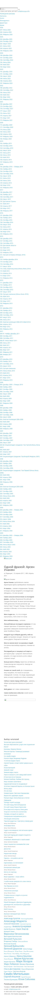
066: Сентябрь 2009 (6, 392)
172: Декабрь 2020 (6, 125)
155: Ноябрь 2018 (6, 169)
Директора (3, 23)
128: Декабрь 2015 (6, 238)
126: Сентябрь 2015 (6, 243)
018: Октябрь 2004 (6, 514)
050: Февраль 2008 (6, 429)
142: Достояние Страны (8, 201)
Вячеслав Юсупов (10, 944)
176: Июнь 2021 (5, 113)
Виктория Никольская (13, 936)
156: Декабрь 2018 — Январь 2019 (11, 167)
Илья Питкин (8, 953)
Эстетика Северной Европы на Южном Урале (19, 786)
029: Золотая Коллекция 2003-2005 (11, 487)
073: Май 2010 (5, 373)
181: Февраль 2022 (6, 99)
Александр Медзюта (15, 921)
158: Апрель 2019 (6, 160)
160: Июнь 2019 (5, 155)
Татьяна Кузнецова (10, 979)
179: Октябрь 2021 (6, 106)
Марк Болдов (24, 961)
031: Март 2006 (5, 480)
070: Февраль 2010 (6, 380)
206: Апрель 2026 (6, 32)
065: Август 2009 (5, 394)
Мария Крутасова (23, 958)
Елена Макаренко (9, 951)
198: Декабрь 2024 (6, 55)
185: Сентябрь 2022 (6, 90)
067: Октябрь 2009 (6, 389)
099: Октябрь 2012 (6, 313)
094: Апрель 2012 (6, 324)
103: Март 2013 (5, 301)
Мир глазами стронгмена (12, 781)
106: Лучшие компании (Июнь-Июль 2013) (14, 294)
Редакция (9, 573)
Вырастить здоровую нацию (13, 795)
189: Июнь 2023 (5, 78)
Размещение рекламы (7, 14)
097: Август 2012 (5, 317)
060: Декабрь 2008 (6, 408)
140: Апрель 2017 (6, 206)
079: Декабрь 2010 (6, 359)
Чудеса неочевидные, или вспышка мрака (18, 830)
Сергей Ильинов (12, 977)
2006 (1, 459)
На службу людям (10, 756)
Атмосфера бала (9, 826)
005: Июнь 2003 (5, 547)
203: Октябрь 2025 (6, 41)
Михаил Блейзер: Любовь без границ (16, 779)
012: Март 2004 (5, 528)
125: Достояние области (8, 245)
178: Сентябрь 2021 (6, 109)
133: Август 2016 (5, 224)
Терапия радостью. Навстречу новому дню (18, 821)
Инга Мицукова (24, 953)
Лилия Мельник (8, 959)
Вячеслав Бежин (23, 941)
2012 (1, 306)
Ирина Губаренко (10, 956)
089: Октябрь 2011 (6, 336)
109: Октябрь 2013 (6, 287)
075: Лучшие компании (8, 368)
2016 (1, 213)
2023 (1, 69)
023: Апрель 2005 (6, 500)
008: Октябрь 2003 (6, 540)
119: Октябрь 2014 (6, 262)
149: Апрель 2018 (6, 183)
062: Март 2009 (5, 401)
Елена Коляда (27, 949)
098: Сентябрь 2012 (6, 315)
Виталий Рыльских (13, 939)
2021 (1, 102)
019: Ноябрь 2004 (6, 512)
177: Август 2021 (5, 111)
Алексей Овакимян (11, 924)
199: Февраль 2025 (6, 51)
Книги (2, 18)
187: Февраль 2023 (6, 83)
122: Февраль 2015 (6, 252)
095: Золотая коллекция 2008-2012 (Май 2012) (15, 322)
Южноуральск (4, 20)
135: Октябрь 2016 (6, 220)
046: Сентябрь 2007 (6, 440)
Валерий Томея (9, 931)
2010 (1, 357)
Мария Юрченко (9, 962)
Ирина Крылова (24, 956)
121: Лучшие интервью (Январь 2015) (12, 255)
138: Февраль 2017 (6, 211)
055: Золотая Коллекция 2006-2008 (11, 419)
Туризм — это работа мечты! (13, 858)
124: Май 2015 (5, 248)
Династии (7, 849)
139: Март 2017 (5, 208)
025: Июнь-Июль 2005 (7, 496)
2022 (1, 85)
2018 (1, 164)
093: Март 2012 (5, 327)
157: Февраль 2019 (6, 162)
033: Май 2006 (5, 475)
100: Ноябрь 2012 (6, 310)
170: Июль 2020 (5, 129)
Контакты (3, 16)
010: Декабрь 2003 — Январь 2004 (11, 535)
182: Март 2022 (5, 97)
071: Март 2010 (5, 378)
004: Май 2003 (5, 549)
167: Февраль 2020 (6, 136)
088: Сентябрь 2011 (6, 338)
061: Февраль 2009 (6, 403)
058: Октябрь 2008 (6, 412)
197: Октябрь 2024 (6, 58)
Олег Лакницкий (29, 966)
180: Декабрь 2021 (6, 104)
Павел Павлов (8, 971)
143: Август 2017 (5, 199)
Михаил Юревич (8, 966)
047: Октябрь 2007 (6, 438)
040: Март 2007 (5, 454)
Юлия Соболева (26, 979)
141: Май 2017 (5, 204)
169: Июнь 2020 (5, 132)
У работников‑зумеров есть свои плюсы (17, 881)
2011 (1, 331)
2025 (1, 37)
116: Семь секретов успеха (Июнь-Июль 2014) (15, 269)
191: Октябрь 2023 (6, 74)
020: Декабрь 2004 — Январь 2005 (11, 510)
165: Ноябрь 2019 (6, 143)
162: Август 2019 (5, 150)
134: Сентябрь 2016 (6, 222)
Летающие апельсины (11, 819)
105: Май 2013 (5, 296)
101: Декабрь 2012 (6, 308)
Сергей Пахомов (26, 977)
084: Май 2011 (5, 345)
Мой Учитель (8, 909)
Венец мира (8, 788)
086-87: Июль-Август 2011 (8, 340)
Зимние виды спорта (11, 772)
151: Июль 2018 (5, 178)
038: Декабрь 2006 (6, 461)
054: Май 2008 (5, 422)
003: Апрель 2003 (6, 552)
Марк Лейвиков (11, 964)
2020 (1, 122)
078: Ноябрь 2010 (6, 361)
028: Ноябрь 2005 (6, 489)
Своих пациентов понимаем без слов (16, 844)
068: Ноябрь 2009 (6, 387)
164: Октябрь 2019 (6, 146)
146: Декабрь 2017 (6, 192)
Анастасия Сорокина (25, 924)
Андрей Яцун (8, 926)
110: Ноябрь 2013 (6, 285)
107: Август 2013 (5, 292)
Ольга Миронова (27, 969)
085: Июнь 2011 (5, 343)
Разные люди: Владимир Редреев (15, 758)
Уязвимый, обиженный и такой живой (17, 839)
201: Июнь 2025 (5, 46)
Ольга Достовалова (12, 969)
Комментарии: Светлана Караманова (16, 793)
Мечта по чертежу (10, 872)
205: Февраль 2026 (6, 34)
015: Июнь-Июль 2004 (7, 521)
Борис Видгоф (22, 929)
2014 (1, 257)
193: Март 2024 (5, 67)
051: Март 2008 (5, 426)
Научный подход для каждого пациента (17, 835)
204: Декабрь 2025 (6, 39)
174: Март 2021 (5, 118)
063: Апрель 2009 (6, 398)
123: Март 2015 (5, 250)
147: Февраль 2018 (6, 187)
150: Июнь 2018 (5, 180)
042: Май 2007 (5, 449)
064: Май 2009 (5, 396)
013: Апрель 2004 (6, 526)
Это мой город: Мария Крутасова (15, 807)
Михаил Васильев (27, 964)
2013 (1, 280)
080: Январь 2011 (6, 354)
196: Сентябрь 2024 (6, 60)
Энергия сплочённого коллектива (15, 812)
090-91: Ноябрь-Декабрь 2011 (10, 334)
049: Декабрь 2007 (6, 433)
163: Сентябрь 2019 (6, 148)
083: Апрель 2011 (6, 347)
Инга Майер (15, 953)
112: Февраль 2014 (6, 278)
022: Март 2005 (5, 503)
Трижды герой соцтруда (12, 802)
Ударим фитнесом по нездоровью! (15, 784)
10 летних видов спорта (12, 761)
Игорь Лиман (19, 951)
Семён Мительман (16, 974)
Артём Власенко (9, 929)
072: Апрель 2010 (6, 375)
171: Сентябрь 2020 (6, 127)
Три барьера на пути (11, 886)
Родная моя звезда (10, 853)
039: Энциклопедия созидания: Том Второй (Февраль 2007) (19, 456)
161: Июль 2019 (5, 153)
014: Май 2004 (5, 524)
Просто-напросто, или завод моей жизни (17, 775)
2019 (1, 141)
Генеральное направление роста (15, 816)
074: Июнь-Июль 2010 (7, 371)
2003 (1, 533)
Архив (2, 25)
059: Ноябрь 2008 (6, 410)
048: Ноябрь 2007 (6, 436)
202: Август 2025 (5, 44)
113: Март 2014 (5, 276)
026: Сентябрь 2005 (6, 494)
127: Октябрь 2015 (6, 241)
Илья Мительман (28, 951)
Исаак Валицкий (9, 768)
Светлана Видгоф (19, 971)
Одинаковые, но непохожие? (13, 863)
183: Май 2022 (5, 95)
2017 (1, 190)
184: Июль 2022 (5, 92)
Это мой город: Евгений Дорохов (15, 805)
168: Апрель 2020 (6, 134)
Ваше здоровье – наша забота (14, 877)
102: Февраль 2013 (6, 303)
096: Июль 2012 (5, 320)
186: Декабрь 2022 (6, 88)
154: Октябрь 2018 (6, 171)
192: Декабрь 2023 (6, 71)
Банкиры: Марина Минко (12, 749)
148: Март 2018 (5, 185)
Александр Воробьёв (27, 918)
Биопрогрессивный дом (12, 867)
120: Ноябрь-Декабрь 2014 (9, 259)
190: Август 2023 (5, 76)
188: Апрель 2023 (6, 81)
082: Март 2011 (5, 350)
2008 (1, 405)
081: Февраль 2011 (6, 352)
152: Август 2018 (5, 176)
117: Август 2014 (5, 266)
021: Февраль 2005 (6, 505)
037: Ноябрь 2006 (6, 463)
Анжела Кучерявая (21, 926)
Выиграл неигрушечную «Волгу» (15, 914)
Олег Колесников (18, 966)
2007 (1, 431)
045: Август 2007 (5, 442)
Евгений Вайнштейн (14, 946)
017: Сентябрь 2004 (6, 517)
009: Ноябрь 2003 (6, 538)
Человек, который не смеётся (14, 814)
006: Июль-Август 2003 (7, 544)
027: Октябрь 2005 (6, 491)
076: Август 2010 (5, 366)
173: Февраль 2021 (6, 120)
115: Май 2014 (5, 271)
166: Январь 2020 (6, 139)
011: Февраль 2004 (6, 531)
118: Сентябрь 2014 (6, 264)
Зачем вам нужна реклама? (13, 742)
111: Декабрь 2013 (6, 282)
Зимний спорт (8, 770)
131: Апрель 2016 (6, 229)
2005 (1, 484)
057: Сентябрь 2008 (6, 415)
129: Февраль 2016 (6, 234)
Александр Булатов (12, 918)
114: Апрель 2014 (6, 273)
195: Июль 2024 (5, 62)
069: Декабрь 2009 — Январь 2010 (11, 384)
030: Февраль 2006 (6, 482)
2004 (1, 507)
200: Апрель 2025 (6, 48)
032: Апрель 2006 (6, 477)
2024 (1, 53)
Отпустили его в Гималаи (12, 777)
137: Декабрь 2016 (6, 215)
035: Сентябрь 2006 (6, 468)
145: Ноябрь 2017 (6, 194)
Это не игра (8, 791)
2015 (1, 236)
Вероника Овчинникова (16, 934)
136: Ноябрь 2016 (6, 218)
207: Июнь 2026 (5, 30)
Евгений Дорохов (13, 948)
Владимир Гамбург (10, 941)
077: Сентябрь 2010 (6, 364)
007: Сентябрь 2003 (6, 542)
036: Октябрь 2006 (6, 466)
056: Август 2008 (5, 417)
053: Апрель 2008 (6, 424)
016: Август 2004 (5, 519)
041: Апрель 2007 (6, 452)
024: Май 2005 (5, 498)
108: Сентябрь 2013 (6, 289)
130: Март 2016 (5, 232)
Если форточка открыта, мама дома (16, 809)
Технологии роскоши (11, 891)
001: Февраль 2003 (6, 556)
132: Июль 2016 (5, 227)
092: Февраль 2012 (6, 329)
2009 (1, 382)
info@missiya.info (14, 989)
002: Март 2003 (5, 554)
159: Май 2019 (5, 157)
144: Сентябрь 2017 (6, 197)
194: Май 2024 (5, 64)
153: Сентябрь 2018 (6, 174)
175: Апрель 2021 (6, 116)
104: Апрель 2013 (6, 299)
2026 (1, 27)
